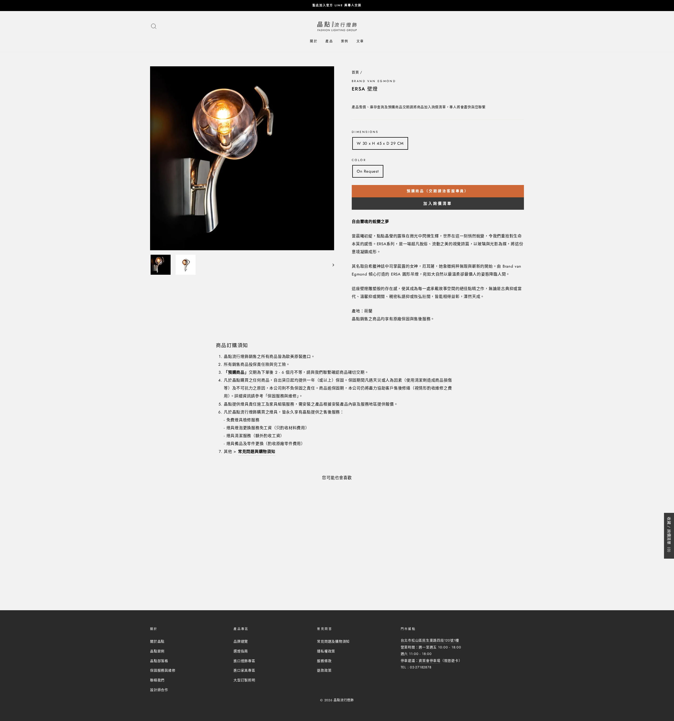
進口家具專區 (244, 670)
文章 (360, 41)
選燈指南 (241, 651)
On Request (368, 171)
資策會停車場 (429, 660)
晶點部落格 (159, 660)
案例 (345, 41)
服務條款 (324, 660)
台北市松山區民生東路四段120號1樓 (430, 640)
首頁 (355, 72)
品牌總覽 (241, 641)
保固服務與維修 (281, 396)
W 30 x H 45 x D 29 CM (380, 143)
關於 (314, 41)
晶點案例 (157, 651)
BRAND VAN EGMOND (374, 81)
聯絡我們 (157, 680)
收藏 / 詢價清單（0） (669, 536)
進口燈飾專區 (244, 660)
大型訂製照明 (244, 680)
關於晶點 (157, 641)
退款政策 (324, 670)
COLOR (359, 160)
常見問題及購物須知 (333, 641)
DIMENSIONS (365, 132)
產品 (329, 41)
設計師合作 (159, 689)
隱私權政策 (326, 651)
